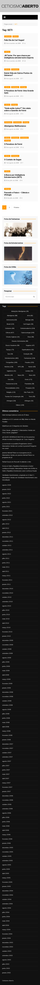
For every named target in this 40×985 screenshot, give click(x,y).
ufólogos (29, 401)
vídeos (20, 405)
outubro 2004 (6, 899)
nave (32, 375)
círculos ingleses (13, 337)
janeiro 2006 (6, 843)
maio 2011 (5, 567)
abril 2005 (5, 873)
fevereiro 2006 (7, 839)
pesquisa (30, 388)
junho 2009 (6, 666)
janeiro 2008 (6, 740)
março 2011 (6, 576)
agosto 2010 (6, 606)
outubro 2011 (6, 545)
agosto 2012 (6, 519)
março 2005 (6, 878)
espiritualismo (28, 350)
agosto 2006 (6, 813)
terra (32, 396)
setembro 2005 (7, 860)
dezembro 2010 (7, 588)
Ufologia (23, 87)
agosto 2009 (6, 658)
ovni (11, 379)
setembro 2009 (7, 653)
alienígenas (12, 315)
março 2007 (6, 783)
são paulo (29, 392)
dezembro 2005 (7, 847)
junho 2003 (6, 968)
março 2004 (6, 929)
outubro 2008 (6, 701)
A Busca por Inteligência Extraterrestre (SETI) (14, 176)
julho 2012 (5, 524)
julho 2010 (5, 610)
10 (25, 61)
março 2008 (6, 731)
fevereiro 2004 (7, 934)
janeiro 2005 (6, 886)
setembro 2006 (7, 809)
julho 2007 (5, 765)
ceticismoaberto (27, 328)
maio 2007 (5, 774)
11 (25, 43)
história (8, 367)
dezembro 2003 (7, 942)
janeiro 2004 (6, 938)
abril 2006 (5, 830)
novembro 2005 (7, 852)
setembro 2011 (7, 550)
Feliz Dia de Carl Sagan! (14, 40)
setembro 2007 (7, 757)
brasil (10, 324)
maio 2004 (5, 921)
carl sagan (28, 324)
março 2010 (6, 627)
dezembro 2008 (7, 692)
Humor (32, 367)
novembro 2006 (7, 800)
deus (31, 337)
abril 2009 (5, 675)
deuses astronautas (20, 341)
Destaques (15, 69)
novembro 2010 (7, 593)
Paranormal (11, 384)
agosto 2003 (6, 960)
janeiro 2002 (6, 973)
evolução (28, 354)
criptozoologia (27, 332)
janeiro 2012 (6, 532)
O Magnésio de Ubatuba (20, 426)
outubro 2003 (6, 951)
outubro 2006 (6, 804)
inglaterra (11, 371)
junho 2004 (6, 916)
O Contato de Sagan (12, 159)
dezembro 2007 (7, 744)
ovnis (28, 379)
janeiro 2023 (6, 489)
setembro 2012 (7, 515)
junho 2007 (6, 770)
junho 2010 (6, 614)
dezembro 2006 (7, 796)
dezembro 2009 (7, 640)
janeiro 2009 (6, 688)
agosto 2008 (6, 709)
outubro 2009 (6, 649)
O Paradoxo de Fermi (13, 144)
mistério (9, 375)
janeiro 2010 (6, 636)
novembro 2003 (7, 947)
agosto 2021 (6, 502)
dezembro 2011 (7, 537)
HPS (21, 367)
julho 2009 (5, 662)
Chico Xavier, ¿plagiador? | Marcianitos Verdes (17, 430)
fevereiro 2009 (7, 683)
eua (10, 354)
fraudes (29, 362)
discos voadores (12, 345)
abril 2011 (5, 571)
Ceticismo (8, 36)
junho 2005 (6, 869)
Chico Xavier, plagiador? (10, 432)
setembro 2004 (7, 904)
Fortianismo (17, 122)
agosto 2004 (6, 908)
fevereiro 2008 (7, 735)
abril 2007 (5, 778)
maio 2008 (5, 722)
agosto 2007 (6, 761)
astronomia (11, 320)
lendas (29, 371)
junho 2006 (6, 822)
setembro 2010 (7, 601)
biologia (29, 320)
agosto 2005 (6, 865)
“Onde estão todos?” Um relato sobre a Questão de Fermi (17, 109)
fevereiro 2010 (7, 632)
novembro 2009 (7, 645)
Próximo (16, 207)
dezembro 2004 (7, 891)
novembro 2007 (7, 748)
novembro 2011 (7, 541)
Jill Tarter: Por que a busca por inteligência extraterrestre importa (18, 56)
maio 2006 (5, 826)
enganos (30, 345)
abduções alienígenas (20, 311)
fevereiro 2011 (7, 580)
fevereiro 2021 (7, 511)
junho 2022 (6, 498)
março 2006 (6, 834)
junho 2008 (6, 718)
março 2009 (6, 679)
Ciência (15, 36)
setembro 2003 (7, 955)
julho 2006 (5, 817)
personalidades (12, 388)
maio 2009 (5, 670)
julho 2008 (5, 714)
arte (30, 315)
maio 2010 (5, 619)
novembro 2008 (7, 696)
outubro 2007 (6, 753)
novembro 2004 (7, 895)
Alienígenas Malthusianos (15, 126)
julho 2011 (5, 558)
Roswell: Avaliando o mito (22, 462)
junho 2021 (6, 507)
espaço (10, 350)
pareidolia (29, 384)
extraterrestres (12, 358)
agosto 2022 (6, 494)
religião (10, 392)
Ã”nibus (26, 415)
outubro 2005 (6, 856)
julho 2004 (5, 912)
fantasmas (29, 358)
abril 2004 (5, 925)
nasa (21, 375)
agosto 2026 (6, 485)
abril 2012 (5, 528)
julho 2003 (5, 964)
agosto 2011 (6, 554)
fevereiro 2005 (7, 882)
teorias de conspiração (14, 396)
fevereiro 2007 (7, 787)
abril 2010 (5, 623)
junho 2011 (6, 563)
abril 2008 (5, 727)
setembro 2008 (7, 705)
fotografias (11, 362)
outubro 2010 (6, 597)
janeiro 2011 (6, 584)
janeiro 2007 (6, 791)
